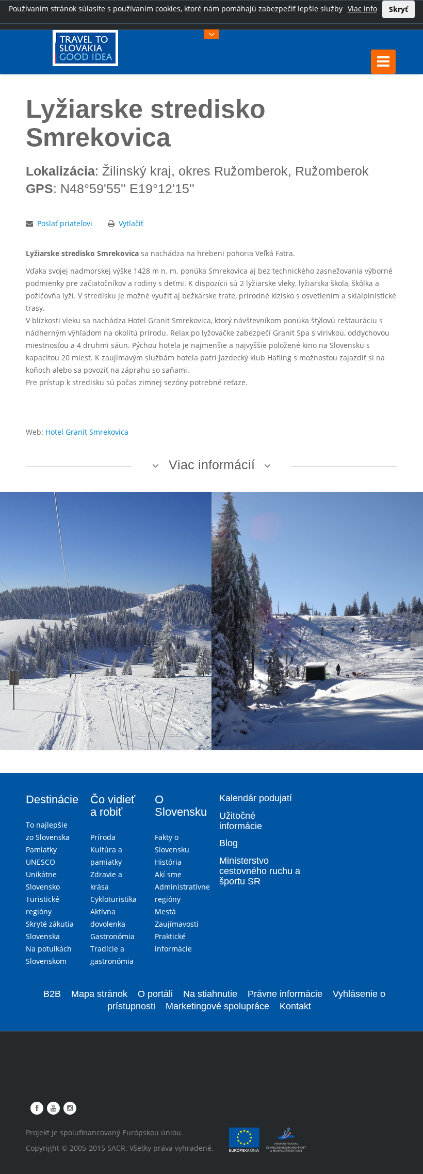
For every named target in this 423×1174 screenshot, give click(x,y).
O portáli (155, 994)
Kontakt (295, 1006)
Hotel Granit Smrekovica (86, 432)
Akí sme (168, 874)
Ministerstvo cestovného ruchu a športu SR (259, 870)
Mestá (165, 911)
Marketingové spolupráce (217, 1006)
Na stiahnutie (210, 994)
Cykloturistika (113, 899)
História (168, 862)
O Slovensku (181, 805)
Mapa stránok (99, 994)
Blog (228, 843)
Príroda (103, 837)
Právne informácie (285, 994)
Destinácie (52, 799)
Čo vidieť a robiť (112, 805)
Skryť (398, 9)
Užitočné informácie (240, 821)
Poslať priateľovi (64, 223)
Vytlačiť (131, 223)
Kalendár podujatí (255, 798)
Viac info (362, 8)
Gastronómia (112, 936)
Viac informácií (212, 464)
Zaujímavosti (177, 924)
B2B (52, 994)
